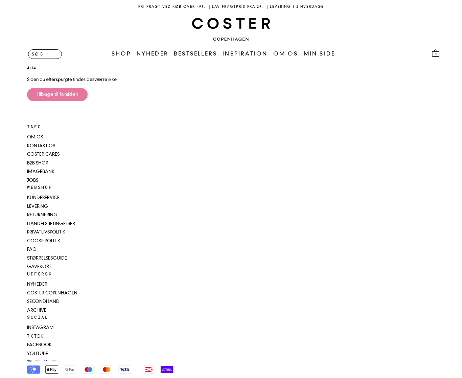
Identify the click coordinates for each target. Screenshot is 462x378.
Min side (320, 54)
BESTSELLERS (195, 54)
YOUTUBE (37, 354)
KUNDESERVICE (43, 198)
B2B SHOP (37, 163)
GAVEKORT (39, 267)
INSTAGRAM (40, 328)
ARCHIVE (36, 310)
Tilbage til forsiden (57, 94)
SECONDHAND (43, 301)
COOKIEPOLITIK (43, 241)
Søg (38, 54)
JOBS (32, 180)
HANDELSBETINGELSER (51, 224)
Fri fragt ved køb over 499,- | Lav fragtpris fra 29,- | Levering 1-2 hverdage (231, 6)
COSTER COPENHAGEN (52, 293)
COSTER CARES (43, 154)
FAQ (32, 249)
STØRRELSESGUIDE (47, 258)
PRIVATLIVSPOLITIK (46, 232)
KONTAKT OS (41, 146)
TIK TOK (35, 336)
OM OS (285, 54)
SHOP (121, 54)
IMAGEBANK (40, 172)
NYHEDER (152, 54)
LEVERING (37, 206)
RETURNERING (42, 215)
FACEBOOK (39, 345)
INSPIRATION (245, 54)
